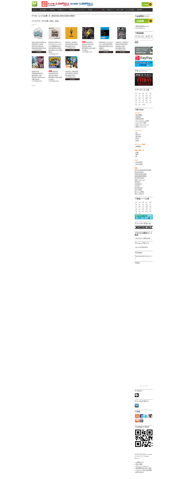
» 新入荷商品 (138, 114)
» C (146, 93)
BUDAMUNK (138, 187)
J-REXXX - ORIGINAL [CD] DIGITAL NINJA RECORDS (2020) (71, 73)
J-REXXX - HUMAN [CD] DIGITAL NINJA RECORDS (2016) (71, 44)
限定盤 (90, 9)
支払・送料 (120, 9)
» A (139, 93)
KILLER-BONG (139, 172)
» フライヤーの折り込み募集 (143, 470)
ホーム (35, 9)
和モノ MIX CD (139, 193)
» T (136, 102)
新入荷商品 (43, 9)
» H (146, 95)
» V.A (143, 104)
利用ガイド (110, 9)
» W (146, 102)
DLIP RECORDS (139, 178)
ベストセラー (81, 9)
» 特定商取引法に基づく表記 (143, 468)
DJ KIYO (137, 185)
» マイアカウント (140, 28)
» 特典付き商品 (139, 118)
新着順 (57, 21)
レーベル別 (42, 16)
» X (150, 102)
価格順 (52, 21)
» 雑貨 (136, 154)
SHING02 (137, 181)
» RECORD (138, 136)
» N (150, 97)
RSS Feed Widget (143, 385)
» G (143, 95)
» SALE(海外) (139, 164)
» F (139, 95)
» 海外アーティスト (140, 126)
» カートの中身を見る (141, 247)
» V (143, 102)
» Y (136, 104)
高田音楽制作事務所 (141, 176)
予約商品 (52, 9)
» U (139, 102)
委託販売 (139, 9)
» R (146, 100)
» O (136, 100)
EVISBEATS (138, 184)
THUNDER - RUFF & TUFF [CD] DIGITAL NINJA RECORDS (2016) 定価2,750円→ (88, 46)
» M (146, 97)
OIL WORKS (138, 189)
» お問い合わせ (139, 472)
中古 (103, 9)
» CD (136, 132)
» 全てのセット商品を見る (142, 238)
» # (136, 93)
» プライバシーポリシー (142, 466)
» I (150, 95)
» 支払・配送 (138, 464)
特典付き (71, 9)
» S (150, 100)
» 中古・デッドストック (142, 124)
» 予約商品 (138, 116)
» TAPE (137, 140)
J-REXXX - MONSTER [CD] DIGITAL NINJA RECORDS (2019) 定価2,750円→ (55, 75)
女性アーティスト (140, 180)
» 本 (136, 156)
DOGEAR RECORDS (141, 174)
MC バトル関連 (139, 191)
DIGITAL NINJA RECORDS (63, 16)
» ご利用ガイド (139, 462)
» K (139, 97)
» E (136, 95)
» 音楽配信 (138, 146)
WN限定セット (62, 9)
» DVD (137, 138)
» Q (143, 100)
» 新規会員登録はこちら (142, 26)
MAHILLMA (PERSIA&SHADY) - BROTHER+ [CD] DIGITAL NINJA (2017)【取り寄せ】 (38, 75)
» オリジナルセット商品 (142, 120)
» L (143, 97)
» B (143, 93)
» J (135, 97)
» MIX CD (138, 134)
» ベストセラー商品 (140, 122)
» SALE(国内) (139, 162)
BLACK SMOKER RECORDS (143, 170)
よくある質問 (130, 9)
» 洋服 (136, 152)
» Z (139, 104)
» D (150, 93)
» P (139, 100)
